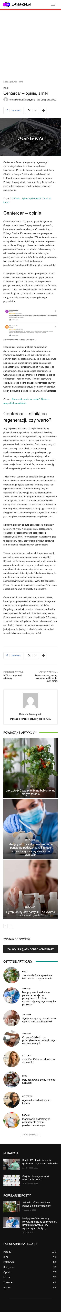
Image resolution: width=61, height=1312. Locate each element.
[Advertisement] (30, 43)
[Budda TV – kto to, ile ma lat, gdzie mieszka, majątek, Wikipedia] (11, 1164)
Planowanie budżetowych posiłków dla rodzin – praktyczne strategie (36, 1122)
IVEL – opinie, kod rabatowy (12, 677)
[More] (43, 110)
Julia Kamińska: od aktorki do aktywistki (38, 1060)
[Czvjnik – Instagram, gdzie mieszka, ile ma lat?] (11, 1180)
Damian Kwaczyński (25, 99)
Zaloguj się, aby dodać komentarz (30, 949)
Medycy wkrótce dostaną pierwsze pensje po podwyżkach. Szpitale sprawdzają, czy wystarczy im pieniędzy (30, 849)
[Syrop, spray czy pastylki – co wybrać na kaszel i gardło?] (30, 889)
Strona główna (10, 81)
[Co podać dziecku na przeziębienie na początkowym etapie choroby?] (11, 1038)
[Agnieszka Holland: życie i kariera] (11, 1100)
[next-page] (11, 926)
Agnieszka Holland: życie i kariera (36, 1101)
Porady (26, 1115)
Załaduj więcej (29, 1134)
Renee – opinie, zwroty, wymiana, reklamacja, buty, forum (46, 678)
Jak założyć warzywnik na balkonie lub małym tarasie (30, 792)
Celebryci (27, 1055)
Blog (30, 786)
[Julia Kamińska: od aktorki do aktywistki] (11, 1059)
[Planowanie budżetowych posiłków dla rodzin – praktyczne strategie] (11, 1120)
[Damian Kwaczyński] (6, 99)
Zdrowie (30, 839)
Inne (21, 81)
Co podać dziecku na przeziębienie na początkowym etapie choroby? (39, 1040)
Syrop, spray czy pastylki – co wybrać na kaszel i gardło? (30, 913)
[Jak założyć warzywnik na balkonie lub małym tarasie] (30, 768)
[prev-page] (5, 926)
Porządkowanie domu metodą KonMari (38, 1081)
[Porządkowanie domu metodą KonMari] (11, 1079)
